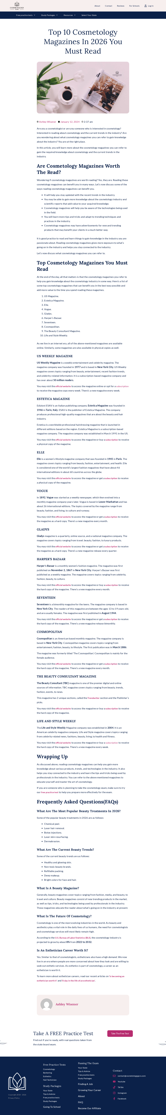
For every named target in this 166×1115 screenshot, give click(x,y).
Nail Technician (50, 1080)
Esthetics (47, 1076)
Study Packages (48, 15)
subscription (122, 386)
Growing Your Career (89, 1090)
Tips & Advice (49, 1094)
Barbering (47, 1072)
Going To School (52, 1106)
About (81, 1096)
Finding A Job (85, 1084)
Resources (68, 15)
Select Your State (89, 15)
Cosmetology (49, 1069)
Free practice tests (24, 15)
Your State (47, 1090)
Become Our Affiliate (89, 1108)
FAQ (80, 1102)
